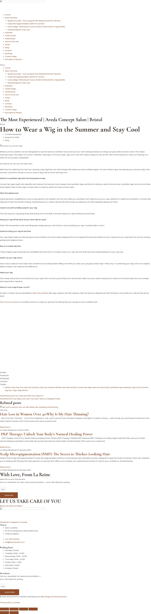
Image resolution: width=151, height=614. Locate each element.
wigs (15, 390)
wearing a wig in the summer (135, 387)
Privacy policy (6, 602)
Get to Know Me (12, 41)
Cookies (16, 602)
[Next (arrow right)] (14, 612)
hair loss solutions (40, 293)
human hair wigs (84, 387)
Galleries (8, 33)
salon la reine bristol (101, 387)
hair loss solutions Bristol (51, 387)
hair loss (19, 387)
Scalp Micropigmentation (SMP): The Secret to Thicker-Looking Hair (55, 454)
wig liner (8, 390)
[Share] (23, 609)
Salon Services (11, 18)
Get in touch (5, 302)
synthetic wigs (117, 387)
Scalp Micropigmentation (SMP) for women (26, 24)
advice (8, 387)
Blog (7, 47)
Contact (8, 50)
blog (13, 387)
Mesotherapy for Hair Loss (19, 30)
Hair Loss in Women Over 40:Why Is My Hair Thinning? (44, 414)
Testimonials (10, 36)
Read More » (5, 427)
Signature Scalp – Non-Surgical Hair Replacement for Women (34, 21)
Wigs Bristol (23, 390)
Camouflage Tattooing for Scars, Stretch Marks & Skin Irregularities (36, 27)
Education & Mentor (13, 59)
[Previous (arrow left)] (4, 612)
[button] (75, 64)
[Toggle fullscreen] (14, 609)
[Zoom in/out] (4, 609)
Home (7, 15)
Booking (8, 53)
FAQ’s (7, 44)
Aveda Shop (10, 39)
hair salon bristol (69, 387)
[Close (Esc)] (33, 609)
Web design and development (53, 597)
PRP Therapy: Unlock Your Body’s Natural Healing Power (46, 434)
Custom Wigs (11, 56)
